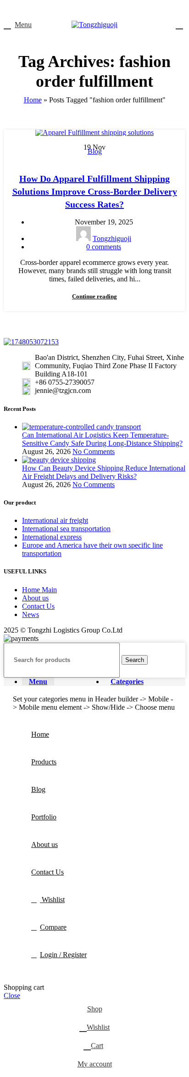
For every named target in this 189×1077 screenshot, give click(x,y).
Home (33, 100)
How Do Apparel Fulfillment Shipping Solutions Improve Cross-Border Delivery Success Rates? (94, 191)
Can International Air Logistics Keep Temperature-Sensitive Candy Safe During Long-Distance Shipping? (102, 439)
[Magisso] (139, 324)
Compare (53, 927)
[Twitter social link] (84, 10)
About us (35, 598)
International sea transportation (66, 529)
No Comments (93, 451)
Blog (95, 151)
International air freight (55, 520)
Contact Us (38, 606)
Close (12, 995)
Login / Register (63, 955)
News (30, 614)
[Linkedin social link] (105, 10)
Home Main (39, 590)
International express (52, 537)
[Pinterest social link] (94, 10)
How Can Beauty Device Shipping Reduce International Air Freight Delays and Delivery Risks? (103, 472)
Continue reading (94, 296)
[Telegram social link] (116, 10)
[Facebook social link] (73, 10)
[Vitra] (49, 324)
